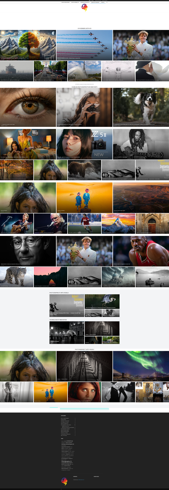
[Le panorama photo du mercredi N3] (141, 144)
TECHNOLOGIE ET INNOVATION (65, 434)
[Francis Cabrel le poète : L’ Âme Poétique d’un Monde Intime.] (16, 223)
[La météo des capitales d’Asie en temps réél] (118, 223)
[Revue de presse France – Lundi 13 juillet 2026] (84, 71)
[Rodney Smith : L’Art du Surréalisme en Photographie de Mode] (152, 277)
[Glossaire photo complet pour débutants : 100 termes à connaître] (84, 107)
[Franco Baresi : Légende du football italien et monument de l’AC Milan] (84, 223)
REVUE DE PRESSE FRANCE (65, 2)
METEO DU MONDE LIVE (75, 2)
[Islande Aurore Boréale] (141, 366)
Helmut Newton (71, 455)
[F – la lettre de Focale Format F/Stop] (28, 107)
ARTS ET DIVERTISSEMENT (65, 418)
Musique (70, 458)
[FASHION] (118, 392)
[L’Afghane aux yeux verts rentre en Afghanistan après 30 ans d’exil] (84, 392)
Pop (72, 464)
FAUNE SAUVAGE (63, 419)
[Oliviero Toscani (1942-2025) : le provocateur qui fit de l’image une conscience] (152, 71)
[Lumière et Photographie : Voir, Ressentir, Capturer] (50, 277)
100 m (63, 441)
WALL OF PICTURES (64, 435)
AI (65, 441)
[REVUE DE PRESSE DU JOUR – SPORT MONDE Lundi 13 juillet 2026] (141, 45)
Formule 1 (71, 454)
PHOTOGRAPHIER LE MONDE (65, 428)
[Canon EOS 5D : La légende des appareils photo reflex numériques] (84, 170)
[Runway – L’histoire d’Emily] (102, 328)
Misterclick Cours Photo (85, 2)
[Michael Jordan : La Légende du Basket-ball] (141, 251)
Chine (70, 451)
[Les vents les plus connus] (118, 277)
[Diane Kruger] (16, 392)
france (63, 455)
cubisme (69, 452)
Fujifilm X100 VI (66, 455)
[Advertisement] (84, 21)
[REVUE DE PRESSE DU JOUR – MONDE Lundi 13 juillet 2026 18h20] (16, 71)
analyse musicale (69, 442)
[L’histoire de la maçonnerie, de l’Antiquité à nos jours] (152, 223)
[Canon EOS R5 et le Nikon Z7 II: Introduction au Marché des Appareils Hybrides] (102, 301)
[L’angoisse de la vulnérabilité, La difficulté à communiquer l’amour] (50, 223)
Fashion (68, 454)
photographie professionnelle (67, 462)
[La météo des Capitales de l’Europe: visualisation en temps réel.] (28, 45)
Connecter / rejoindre (104, 0)
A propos (102, 2)
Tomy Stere (2, 125)
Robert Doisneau (65, 468)
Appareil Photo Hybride (66, 446)
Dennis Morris (63, 454)
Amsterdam (63, 442)
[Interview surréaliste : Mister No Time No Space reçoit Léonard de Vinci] (118, 71)
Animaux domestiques (68, 444)
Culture (72, 452)
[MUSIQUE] (93, 340)
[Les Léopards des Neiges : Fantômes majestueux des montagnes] (16, 277)
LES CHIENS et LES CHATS (65, 422)
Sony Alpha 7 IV (71, 468)
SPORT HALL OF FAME (64, 432)
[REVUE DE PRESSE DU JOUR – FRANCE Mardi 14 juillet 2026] (84, 45)
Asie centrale (66, 448)
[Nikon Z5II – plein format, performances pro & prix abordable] (84, 144)
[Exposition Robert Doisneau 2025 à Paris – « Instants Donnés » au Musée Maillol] (152, 170)
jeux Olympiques (65, 458)
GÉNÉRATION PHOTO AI (65, 426)
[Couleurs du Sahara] (84, 197)
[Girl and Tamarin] (50, 170)
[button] (107, 2)
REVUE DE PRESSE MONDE (65, 431)
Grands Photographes (95, 2)
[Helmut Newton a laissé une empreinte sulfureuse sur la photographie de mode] (28, 251)
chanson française (65, 451)
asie (63, 448)
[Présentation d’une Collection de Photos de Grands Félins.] (152, 392)
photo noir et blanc (66, 464)
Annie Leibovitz (64, 445)
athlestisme (70, 448)
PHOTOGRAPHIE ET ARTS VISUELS (66, 424)
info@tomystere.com (81, 479)
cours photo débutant (64, 452)
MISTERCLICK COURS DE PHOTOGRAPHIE (68, 427)
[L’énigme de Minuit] (66, 332)
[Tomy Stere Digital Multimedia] (84, 8)
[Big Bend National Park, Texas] (141, 197)
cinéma (73, 451)
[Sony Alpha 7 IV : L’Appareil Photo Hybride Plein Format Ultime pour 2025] (28, 144)
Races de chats (67, 465)
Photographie (67, 461)
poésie (63, 465)
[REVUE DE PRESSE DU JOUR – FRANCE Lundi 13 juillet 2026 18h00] (50, 71)
